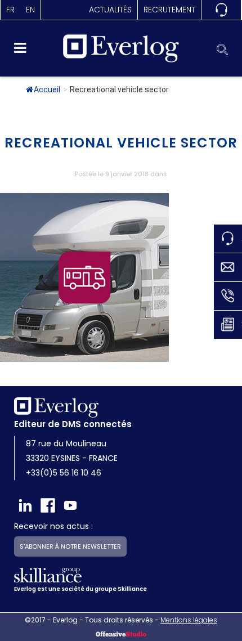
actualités (110, 9)
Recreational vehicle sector (121, 142)
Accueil (47, 89)
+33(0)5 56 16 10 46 (63, 472)
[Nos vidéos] (70, 505)
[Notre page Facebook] (48, 505)
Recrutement (169, 9)
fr (10, 9)
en (30, 9)
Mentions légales (188, 620)
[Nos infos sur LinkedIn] (25, 505)
